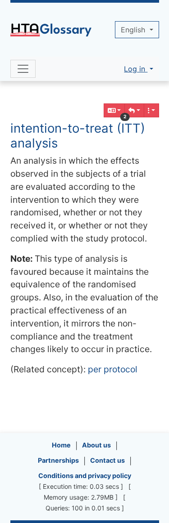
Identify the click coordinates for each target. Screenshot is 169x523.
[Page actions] (151, 110)
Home (61, 445)
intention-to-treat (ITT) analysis (77, 136)
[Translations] (114, 110)
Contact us (107, 460)
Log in (135, 68)
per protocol (112, 369)
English (134, 29)
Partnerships (58, 460)
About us (96, 445)
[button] (134, 110)
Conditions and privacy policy (84, 475)
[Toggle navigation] (23, 69)
